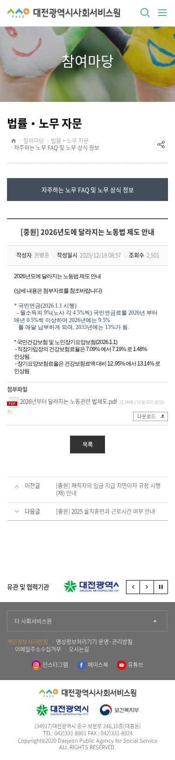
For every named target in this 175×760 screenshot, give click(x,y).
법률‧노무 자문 (70, 140)
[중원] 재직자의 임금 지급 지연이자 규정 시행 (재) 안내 (108, 489)
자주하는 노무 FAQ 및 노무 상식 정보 (56, 147)
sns (161, 144)
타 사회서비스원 (33, 621)
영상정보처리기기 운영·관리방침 (94, 642)
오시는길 (79, 649)
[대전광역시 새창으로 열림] (87, 586)
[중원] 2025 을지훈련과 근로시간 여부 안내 (105, 512)
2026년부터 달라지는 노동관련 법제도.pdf (68, 401)
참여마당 (33, 140)
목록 (88, 444)
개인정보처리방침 (27, 642)
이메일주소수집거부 (38, 649)
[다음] (147, 587)
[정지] (161, 587)
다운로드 (146, 416)
